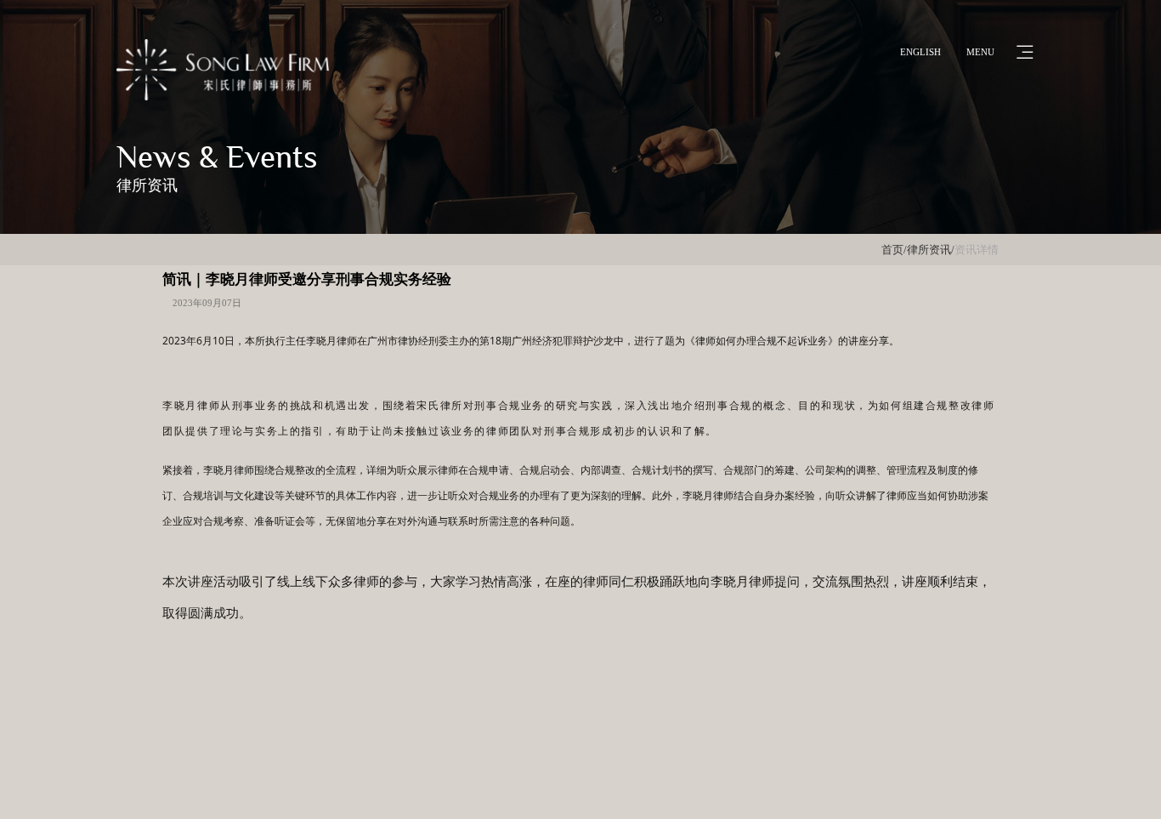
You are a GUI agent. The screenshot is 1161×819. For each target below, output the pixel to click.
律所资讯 (147, 185)
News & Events (217, 157)
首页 (892, 249)
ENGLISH (920, 52)
